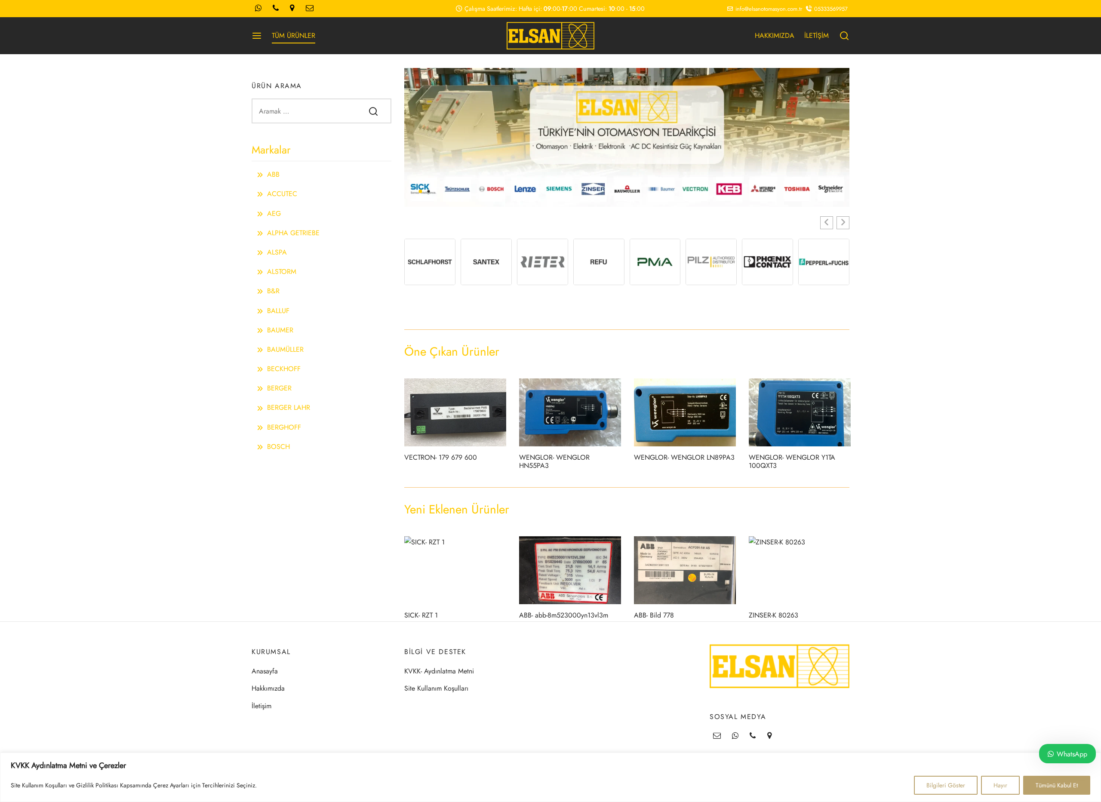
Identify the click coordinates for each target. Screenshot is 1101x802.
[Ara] (844, 36)
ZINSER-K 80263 (773, 615)
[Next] (845, 137)
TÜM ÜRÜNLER (293, 35)
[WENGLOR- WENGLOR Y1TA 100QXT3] (800, 412)
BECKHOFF (284, 369)
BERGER (279, 388)
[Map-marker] (769, 736)
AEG (274, 213)
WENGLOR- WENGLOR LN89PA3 (684, 457)
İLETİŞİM (816, 35)
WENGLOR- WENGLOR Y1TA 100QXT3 (792, 461)
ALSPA (277, 252)
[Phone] (752, 736)
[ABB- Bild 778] (685, 570)
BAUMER (280, 330)
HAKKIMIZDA (774, 35)
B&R (273, 291)
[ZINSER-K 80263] (800, 570)
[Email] (717, 736)
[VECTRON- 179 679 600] (455, 412)
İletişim (261, 706)
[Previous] (408, 137)
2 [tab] (428, 191)
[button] (826, 222)
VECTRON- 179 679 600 (440, 457)
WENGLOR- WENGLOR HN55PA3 (554, 461)
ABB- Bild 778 (654, 615)
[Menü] (257, 35)
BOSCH (278, 447)
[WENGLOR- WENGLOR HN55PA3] (570, 412)
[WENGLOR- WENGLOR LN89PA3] (685, 412)
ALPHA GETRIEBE (293, 233)
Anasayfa (265, 671)
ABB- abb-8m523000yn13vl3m (563, 615)
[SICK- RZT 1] (455, 570)
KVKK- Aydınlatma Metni (439, 671)
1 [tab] (420, 191)
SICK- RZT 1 (421, 615)
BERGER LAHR (288, 407)
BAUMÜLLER (285, 349)
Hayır (1000, 785)
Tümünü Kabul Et (1057, 785)
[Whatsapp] (735, 736)
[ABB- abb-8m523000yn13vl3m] (570, 570)
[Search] (373, 111)
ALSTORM (281, 272)
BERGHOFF (284, 427)
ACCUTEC (282, 194)
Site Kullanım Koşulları (436, 688)
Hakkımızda (268, 688)
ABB (273, 174)
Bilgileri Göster (945, 785)
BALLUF (278, 311)
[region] (550, 777)
